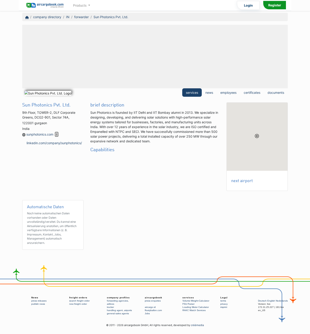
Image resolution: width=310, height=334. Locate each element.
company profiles (118, 297)
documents (276, 92)
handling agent (115, 310)
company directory (47, 17)
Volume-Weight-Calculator (195, 300)
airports (128, 310)
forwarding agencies (117, 300)
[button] (257, 136)
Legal (224, 297)
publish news (38, 304)
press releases (39, 300)
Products (80, 5)
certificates (252, 92)
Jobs (147, 313)
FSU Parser (188, 304)
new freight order (78, 304)
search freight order (79, 300)
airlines (110, 304)
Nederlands (282, 300)
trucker (110, 307)
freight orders (78, 297)
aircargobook (153, 297)
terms (223, 300)
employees (228, 92)
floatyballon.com (153, 310)
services (192, 92)
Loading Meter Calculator (195, 307)
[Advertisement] (155, 56)
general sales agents (118, 313)
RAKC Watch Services (194, 310)
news (209, 92)
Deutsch (262, 300)
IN (67, 17)
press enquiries (153, 300)
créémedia (197, 325)
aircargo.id (150, 307)
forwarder (81, 17)
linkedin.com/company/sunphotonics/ (54, 143)
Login (248, 5)
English (271, 300)
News (34, 297)
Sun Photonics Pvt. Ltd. (110, 17)
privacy (224, 304)
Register (274, 5)
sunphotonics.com (39, 134)
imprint (223, 307)
